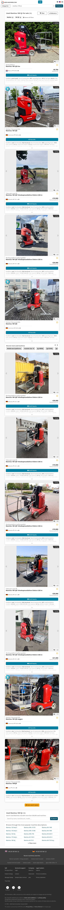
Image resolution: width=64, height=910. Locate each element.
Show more (32, 843)
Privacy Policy (29, 906)
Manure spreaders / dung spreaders (19, 859)
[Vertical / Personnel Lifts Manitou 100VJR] (32, 759)
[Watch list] (57, 1)
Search (60, 6)
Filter (43, 13)
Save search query (32, 805)
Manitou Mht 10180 (29, 831)
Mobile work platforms (14, 348)
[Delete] (53, 5)
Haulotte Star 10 (29, 348)
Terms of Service (38, 906)
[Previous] (6, 42)
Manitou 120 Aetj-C (11, 827)
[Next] (57, 42)
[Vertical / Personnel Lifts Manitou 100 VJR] (32, 106)
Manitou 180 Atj (10, 840)
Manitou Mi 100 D (29, 837)
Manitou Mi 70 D (29, 840)
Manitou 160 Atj (10, 834)
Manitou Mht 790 (29, 834)
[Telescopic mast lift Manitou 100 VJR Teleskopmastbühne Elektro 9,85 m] (32, 171)
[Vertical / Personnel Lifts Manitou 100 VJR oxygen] (32, 695)
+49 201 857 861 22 (13, 851)
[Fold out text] (32, 83)
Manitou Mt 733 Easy (48, 840)
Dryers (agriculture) (38, 862)
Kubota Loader (27, 862)
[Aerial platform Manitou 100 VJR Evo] (32, 42)
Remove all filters (29, 17)
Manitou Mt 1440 (47, 827)
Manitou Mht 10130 (29, 827)
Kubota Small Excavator (37, 859)
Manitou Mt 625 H (47, 837)
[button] (62, 1)
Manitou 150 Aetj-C (11, 831)
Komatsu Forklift (50, 859)
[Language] (60, 1)
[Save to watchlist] (57, 65)
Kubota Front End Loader (13, 862)
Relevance (53, 13)
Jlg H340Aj (50, 348)
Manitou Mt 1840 (47, 831)
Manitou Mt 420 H (47, 834)
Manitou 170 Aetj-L (11, 837)
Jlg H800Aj (40, 348)
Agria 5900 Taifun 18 (51, 862)
